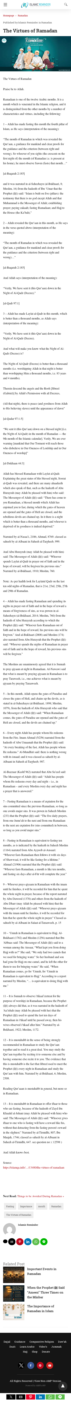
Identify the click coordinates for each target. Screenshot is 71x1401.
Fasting (10, 1206)
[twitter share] (5, 1241)
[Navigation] (4, 4)
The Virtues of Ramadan (18, 1214)
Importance (26, 1206)
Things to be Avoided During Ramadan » (40, 1196)
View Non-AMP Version (47, 1381)
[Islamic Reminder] (36, 3)
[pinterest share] (19, 1241)
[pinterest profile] (40, 1365)
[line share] (44, 1241)
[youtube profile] (49, 1365)
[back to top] (62, 1386)
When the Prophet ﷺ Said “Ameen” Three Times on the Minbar (46, 1292)
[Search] (65, 4)
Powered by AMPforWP (35, 1385)
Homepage (8, 15)
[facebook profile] (30, 1365)
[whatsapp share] (36, 1241)
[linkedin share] (27, 1241)
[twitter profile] (21, 1365)
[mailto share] (11, 1241)
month (41, 1206)
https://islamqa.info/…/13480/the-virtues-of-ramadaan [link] (33, 1167)
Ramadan (23, 15)
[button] (10, 1397)
